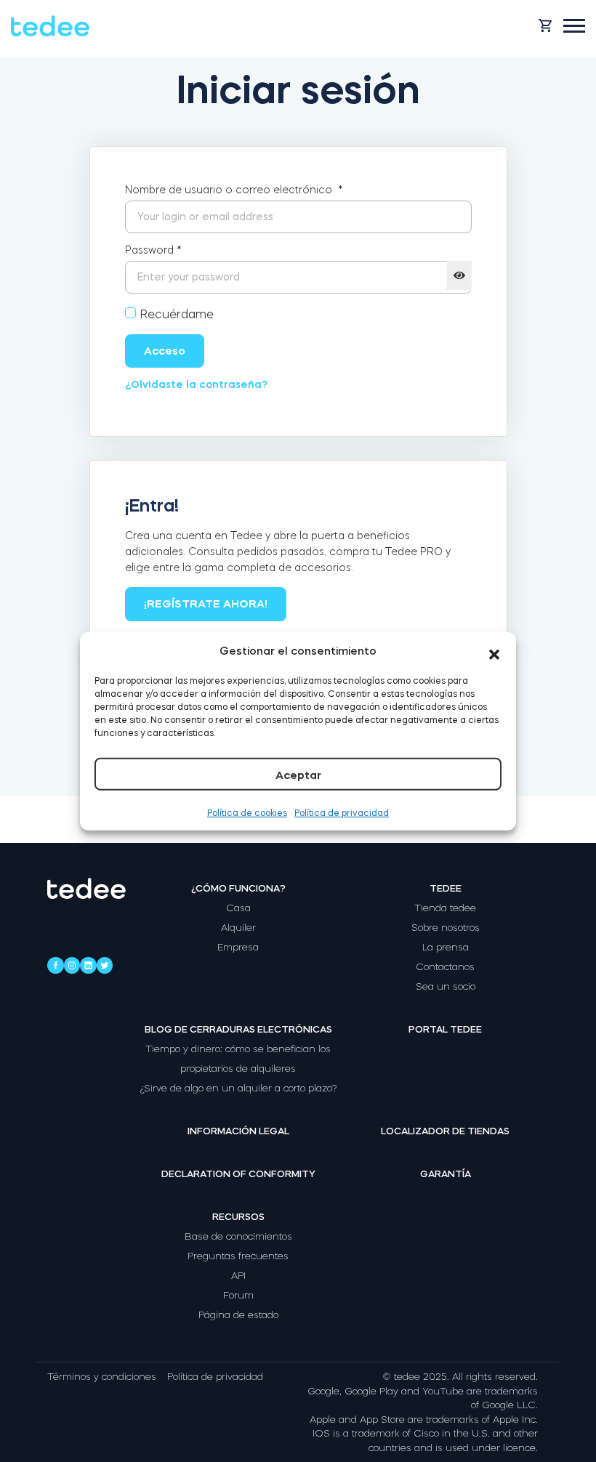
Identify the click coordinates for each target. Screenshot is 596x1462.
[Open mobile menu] (574, 26)
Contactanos (445, 967)
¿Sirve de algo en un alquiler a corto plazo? (238, 1088)
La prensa (445, 947)
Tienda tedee (445, 908)
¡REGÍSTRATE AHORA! (205, 603)
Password (153, 250)
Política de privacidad (341, 812)
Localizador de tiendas (445, 1131)
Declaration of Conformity (238, 1174)
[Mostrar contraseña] (459, 275)
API (238, 1275)
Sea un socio (445, 986)
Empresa (238, 947)
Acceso (164, 350)
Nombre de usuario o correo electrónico (234, 190)
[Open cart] (545, 25)
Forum (238, 1295)
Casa (238, 908)
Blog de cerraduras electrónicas (238, 1029)
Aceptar (298, 774)
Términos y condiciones (101, 1376)
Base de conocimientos (238, 1236)
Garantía (445, 1174)
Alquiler (238, 927)
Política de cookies (247, 812)
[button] (494, 651)
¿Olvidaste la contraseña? (196, 384)
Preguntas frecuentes (238, 1256)
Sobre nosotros (445, 927)
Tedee (446, 888)
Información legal (238, 1131)
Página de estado (238, 1315)
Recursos (238, 1216)
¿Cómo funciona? (238, 888)
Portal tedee (445, 1029)
